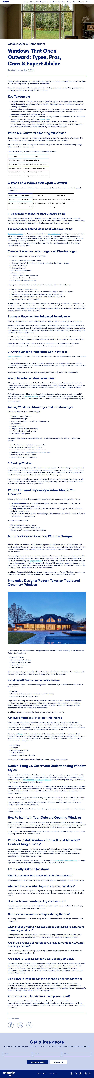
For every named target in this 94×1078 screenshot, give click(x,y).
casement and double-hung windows (37, 780)
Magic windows (36, 561)
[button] (81, 2)
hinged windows (54, 234)
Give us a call (58, 1062)
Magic (20, 734)
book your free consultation (66, 860)
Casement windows (15, 234)
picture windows (31, 396)
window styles (44, 119)
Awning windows (14, 356)
